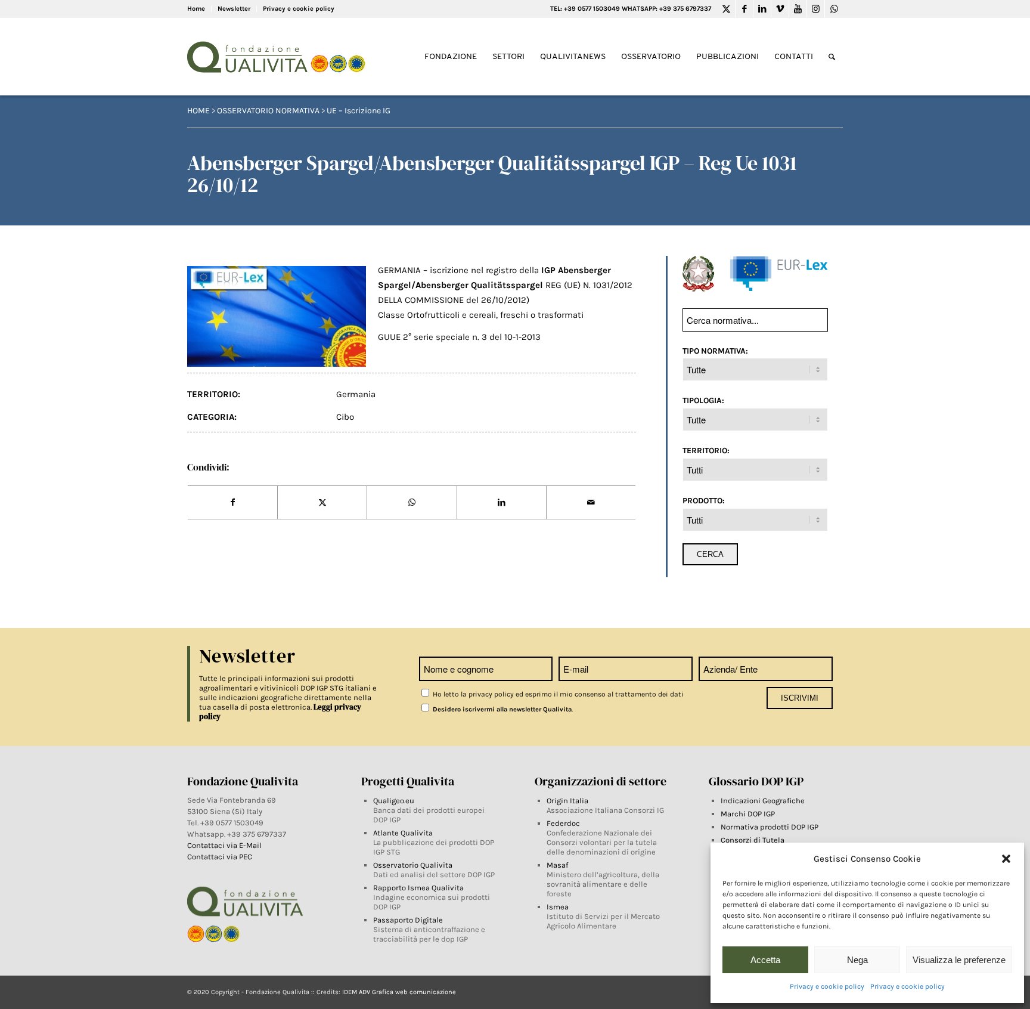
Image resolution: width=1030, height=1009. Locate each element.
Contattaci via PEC (219, 856)
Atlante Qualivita (403, 832)
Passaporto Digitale (408, 919)
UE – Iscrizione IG (358, 111)
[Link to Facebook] (744, 9)
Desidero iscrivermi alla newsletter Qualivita (501, 709)
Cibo (345, 416)
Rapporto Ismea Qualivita (418, 887)
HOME (198, 111)
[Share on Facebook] (232, 502)
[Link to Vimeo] (780, 9)
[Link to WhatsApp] (834, 9)
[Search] (832, 56)
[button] (1006, 859)
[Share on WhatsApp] (411, 502)
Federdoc (563, 823)
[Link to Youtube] (797, 9)
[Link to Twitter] (726, 9)
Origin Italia (567, 800)
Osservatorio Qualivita (412, 865)
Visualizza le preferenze (959, 960)
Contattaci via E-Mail (225, 845)
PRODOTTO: (703, 500)
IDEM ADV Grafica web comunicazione (399, 992)
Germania (356, 394)
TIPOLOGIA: (703, 400)
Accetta (765, 960)
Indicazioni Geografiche (763, 800)
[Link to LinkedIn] (762, 9)
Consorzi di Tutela (752, 839)
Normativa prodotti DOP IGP (769, 826)
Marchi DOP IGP (748, 813)
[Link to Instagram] (815, 9)
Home (196, 9)
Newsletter (234, 9)
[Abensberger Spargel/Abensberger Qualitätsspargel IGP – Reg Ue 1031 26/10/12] (276, 316)
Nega (857, 960)
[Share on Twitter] (322, 502)
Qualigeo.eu (393, 800)
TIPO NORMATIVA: (715, 350)
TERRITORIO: (706, 450)
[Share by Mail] (591, 502)
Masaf (557, 865)
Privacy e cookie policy (827, 986)
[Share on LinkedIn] (501, 502)
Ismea (558, 906)
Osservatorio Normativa (268, 111)
